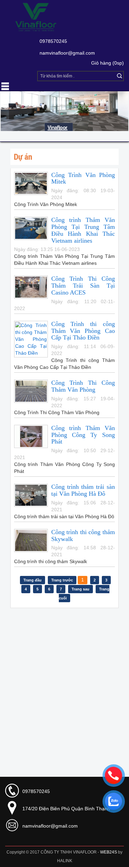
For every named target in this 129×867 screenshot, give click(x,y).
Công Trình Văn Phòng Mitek (83, 178)
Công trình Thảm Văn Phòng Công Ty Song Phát (83, 435)
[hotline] (113, 775)
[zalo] (113, 801)
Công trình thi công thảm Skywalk (83, 535)
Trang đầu (32, 580)
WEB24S (108, 852)
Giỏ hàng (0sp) (107, 63)
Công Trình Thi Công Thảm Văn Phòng (83, 386)
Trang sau (80, 589)
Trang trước (62, 580)
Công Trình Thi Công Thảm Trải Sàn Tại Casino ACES (83, 285)
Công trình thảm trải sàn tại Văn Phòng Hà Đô (83, 490)
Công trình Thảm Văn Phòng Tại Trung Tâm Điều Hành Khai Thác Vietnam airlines (83, 230)
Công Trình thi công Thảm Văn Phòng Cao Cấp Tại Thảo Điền (83, 330)
